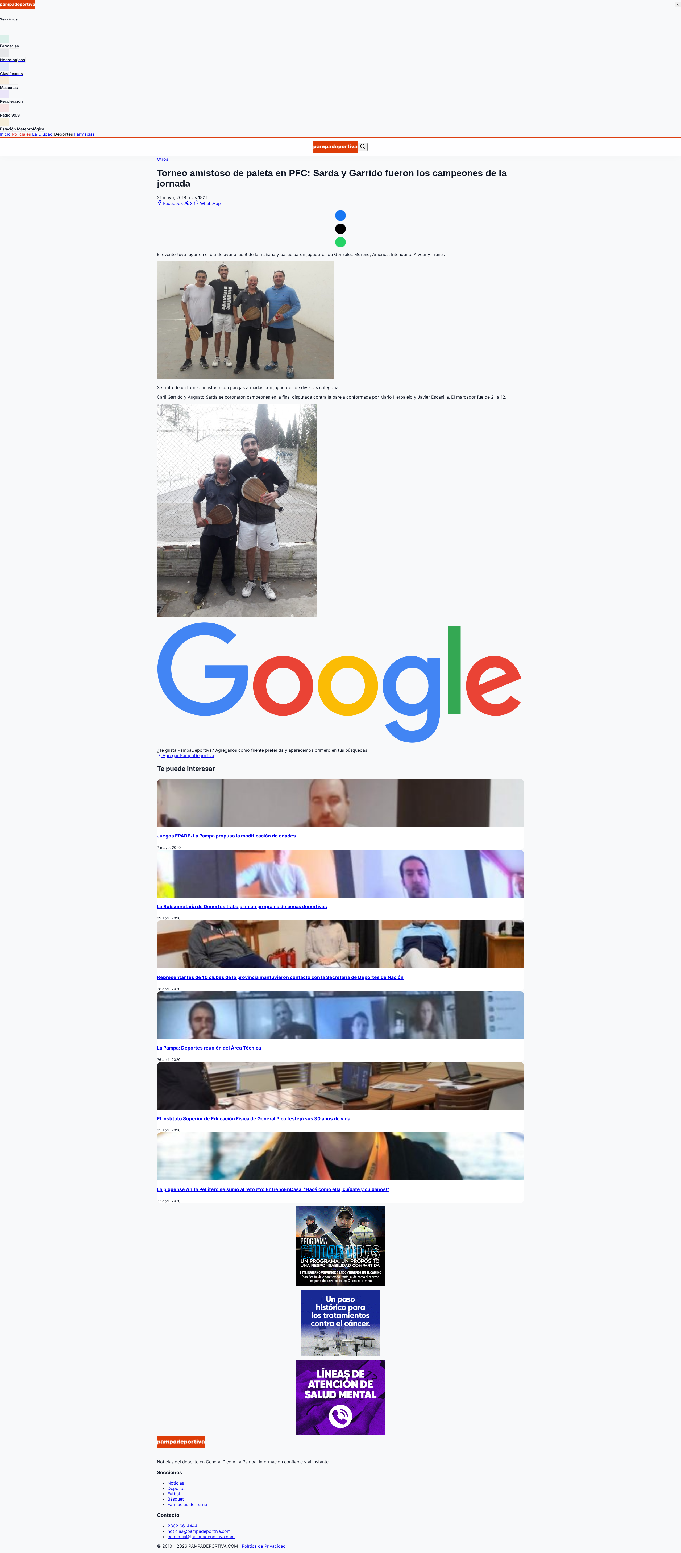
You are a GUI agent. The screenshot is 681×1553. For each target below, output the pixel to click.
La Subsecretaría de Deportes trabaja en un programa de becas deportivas (242, 906)
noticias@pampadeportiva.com (199, 1531)
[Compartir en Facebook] (340, 215)
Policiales (21, 134)
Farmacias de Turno (187, 1504)
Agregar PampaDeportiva (187, 755)
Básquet (176, 1499)
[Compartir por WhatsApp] (340, 242)
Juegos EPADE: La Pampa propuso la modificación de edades (226, 836)
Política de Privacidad (264, 1546)
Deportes (63, 134)
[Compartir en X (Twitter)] (340, 229)
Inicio (5, 134)
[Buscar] (363, 147)
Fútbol (174, 1493)
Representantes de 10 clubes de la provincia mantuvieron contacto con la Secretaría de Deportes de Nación (280, 977)
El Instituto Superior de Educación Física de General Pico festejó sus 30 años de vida (253, 1118)
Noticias (176, 1483)
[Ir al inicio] (335, 147)
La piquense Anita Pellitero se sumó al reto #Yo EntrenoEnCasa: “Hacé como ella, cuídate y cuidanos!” (273, 1189)
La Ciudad (42, 134)
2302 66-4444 (182, 1526)
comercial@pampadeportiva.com (201, 1536)
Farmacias (84, 134)
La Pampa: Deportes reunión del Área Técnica (209, 1048)
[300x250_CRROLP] (340, 1354)
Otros (162, 159)
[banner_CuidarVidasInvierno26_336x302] (340, 1284)
